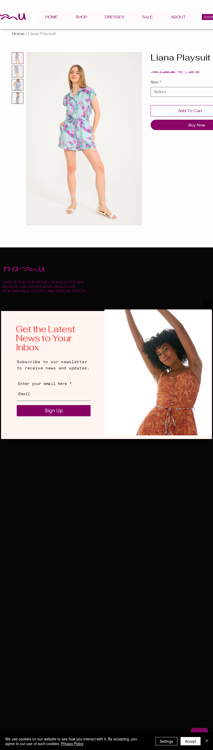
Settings (166, 741)
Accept (190, 741)
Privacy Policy (72, 743)
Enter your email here (42, 384)
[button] (207, 304)
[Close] (207, 741)
